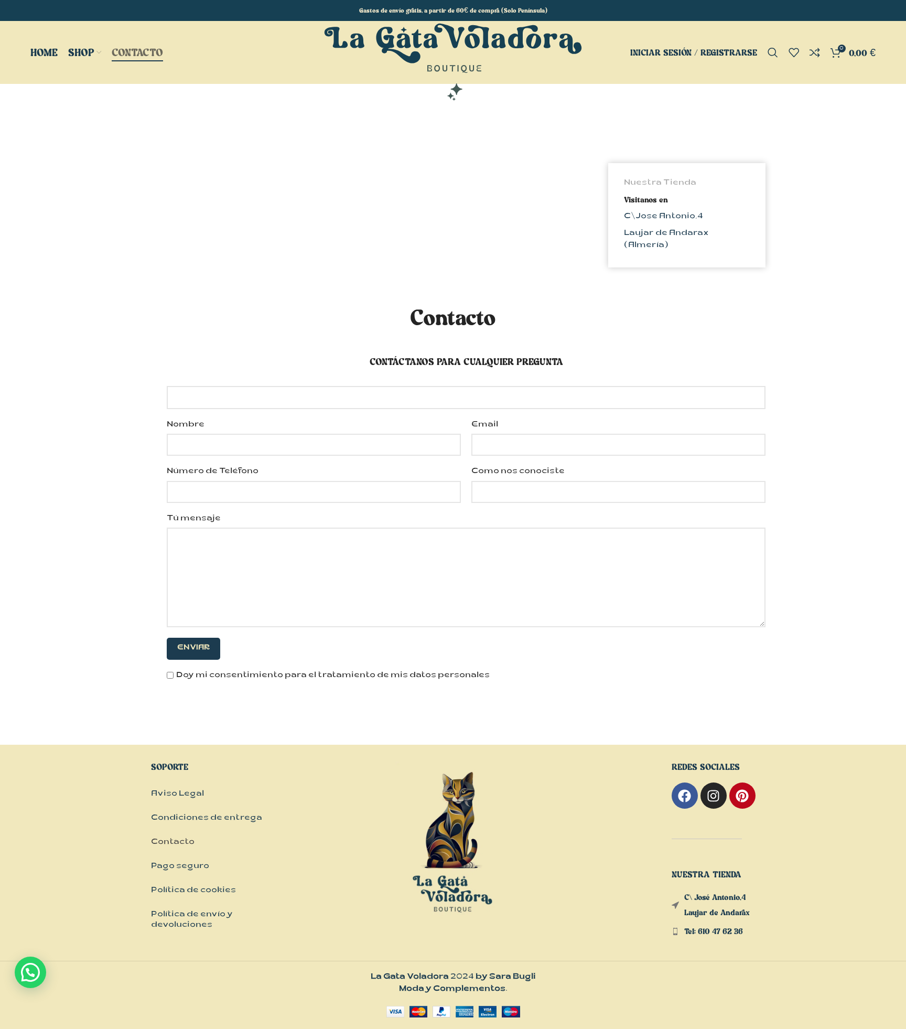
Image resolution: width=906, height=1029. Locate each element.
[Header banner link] (453, 10)
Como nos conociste (518, 471)
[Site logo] (453, 62)
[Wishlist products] (793, 52)
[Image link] (453, 853)
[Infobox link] (687, 215)
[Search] (772, 52)
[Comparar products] (814, 52)
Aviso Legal (177, 794)
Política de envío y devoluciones (192, 920)
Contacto (173, 842)
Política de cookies (193, 890)
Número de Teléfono (212, 471)
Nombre (185, 425)
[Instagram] (713, 796)
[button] (30, 972)
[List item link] (718, 931)
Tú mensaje (194, 518)
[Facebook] (685, 796)
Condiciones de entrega (206, 818)
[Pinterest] (742, 796)
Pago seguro (180, 866)
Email (484, 425)
